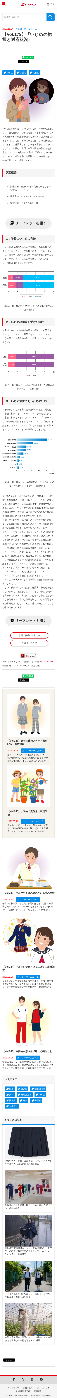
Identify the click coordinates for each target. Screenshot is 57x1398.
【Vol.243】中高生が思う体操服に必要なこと (27, 1051)
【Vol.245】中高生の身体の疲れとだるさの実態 (28, 893)
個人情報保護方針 (23, 1391)
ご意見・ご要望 (29, 643)
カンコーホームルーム (26, 29)
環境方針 (38, 1391)
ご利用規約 (27, 1388)
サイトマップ (13, 1388)
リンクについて (42, 1388)
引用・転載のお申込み (29, 635)
